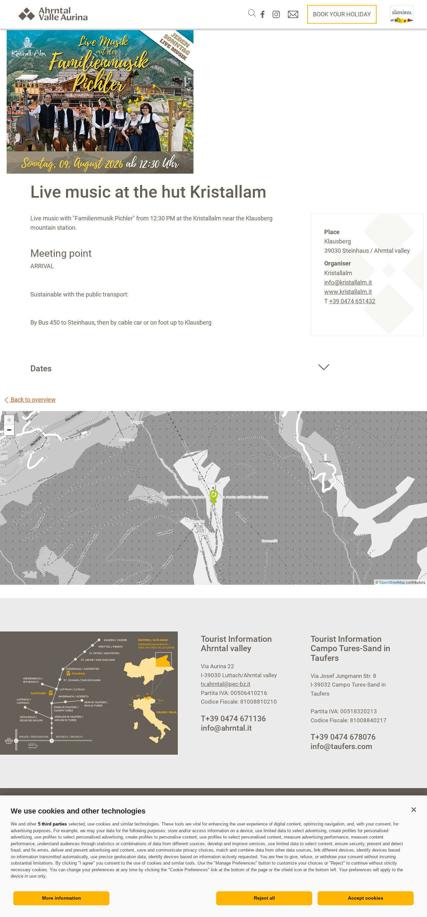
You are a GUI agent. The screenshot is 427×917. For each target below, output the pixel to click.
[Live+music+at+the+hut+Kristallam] (213, 498)
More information (61, 898)
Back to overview (32, 399)
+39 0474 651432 (352, 301)
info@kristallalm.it (348, 282)
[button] (413, 809)
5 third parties (52, 824)
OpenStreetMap (392, 582)
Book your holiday (342, 14)
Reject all (264, 898)
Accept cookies (365, 898)
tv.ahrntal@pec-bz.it (226, 684)
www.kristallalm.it (348, 291)
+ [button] (9, 420)
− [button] (9, 430)
